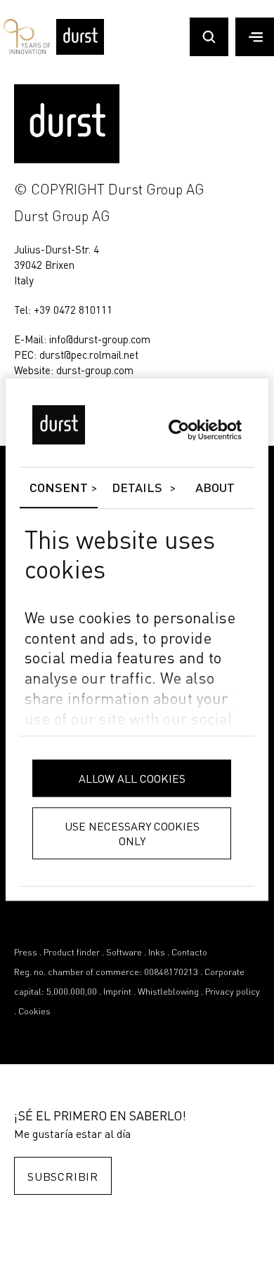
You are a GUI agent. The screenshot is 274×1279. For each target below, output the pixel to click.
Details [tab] (137, 488)
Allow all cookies (132, 778)
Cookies (34, 1011)
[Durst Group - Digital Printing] (80, 51)
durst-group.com (94, 370)
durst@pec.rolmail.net (88, 354)
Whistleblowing (168, 992)
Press (25, 952)
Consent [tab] (59, 488)
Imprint (117, 992)
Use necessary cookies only (132, 833)
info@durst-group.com (99, 339)
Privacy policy (232, 992)
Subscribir (62, 1176)
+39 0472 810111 (73, 310)
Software (124, 952)
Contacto (189, 952)
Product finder (72, 952)
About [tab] (215, 488)
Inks (156, 952)
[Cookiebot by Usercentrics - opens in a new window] (180, 430)
